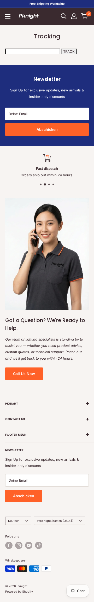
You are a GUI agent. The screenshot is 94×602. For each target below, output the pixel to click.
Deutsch (14, 521)
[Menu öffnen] (7, 16)
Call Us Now (24, 373)
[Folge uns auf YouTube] (28, 545)
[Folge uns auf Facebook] (9, 545)
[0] (84, 16)
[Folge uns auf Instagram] (18, 545)
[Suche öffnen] (64, 16)
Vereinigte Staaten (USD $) (55, 521)
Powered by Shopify (19, 591)
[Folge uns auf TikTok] (38, 545)
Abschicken (47, 129)
